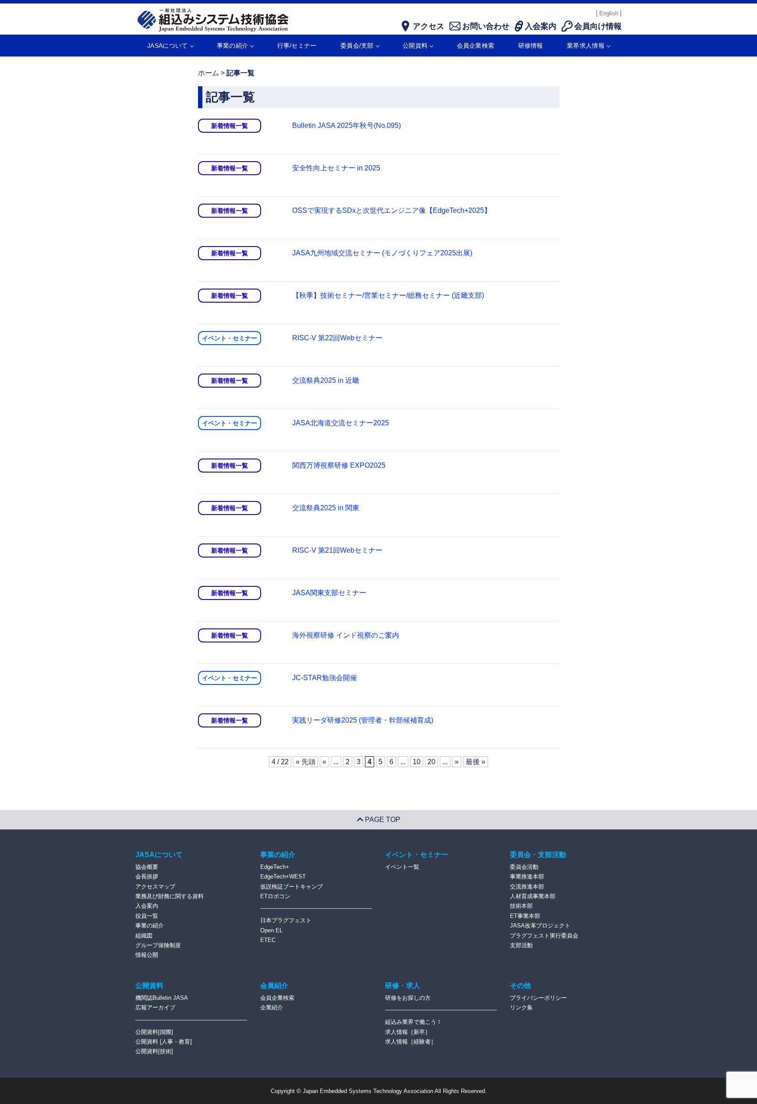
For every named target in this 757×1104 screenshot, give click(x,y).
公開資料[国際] (154, 1032)
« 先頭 (305, 761)
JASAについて (167, 45)
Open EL (271, 930)
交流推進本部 (527, 886)
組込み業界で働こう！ (413, 1022)
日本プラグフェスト (285, 920)
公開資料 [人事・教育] (163, 1041)
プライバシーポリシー (538, 998)
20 (431, 761)
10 (417, 761)
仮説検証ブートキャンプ (291, 886)
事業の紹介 (232, 45)
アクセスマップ (155, 886)
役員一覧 (146, 916)
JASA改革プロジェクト (540, 925)
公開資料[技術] (154, 1051)
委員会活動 (524, 867)
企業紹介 (271, 1007)
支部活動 (521, 945)
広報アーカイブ (155, 1007)
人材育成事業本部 (532, 896)
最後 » (475, 761)
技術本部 (521, 906)
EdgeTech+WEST (283, 876)
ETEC (268, 940)
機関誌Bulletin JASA (161, 998)
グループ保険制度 (158, 945)
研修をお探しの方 (408, 998)
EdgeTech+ (274, 867)
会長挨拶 (146, 876)
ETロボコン (275, 896)
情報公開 (146, 955)
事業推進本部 (527, 876)
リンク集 (521, 1007)
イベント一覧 (402, 867)
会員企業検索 (476, 45)
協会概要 (146, 867)
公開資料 (415, 45)
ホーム (208, 73)
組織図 (143, 935)
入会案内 (146, 906)
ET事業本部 (525, 916)
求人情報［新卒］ (408, 1032)
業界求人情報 (586, 45)
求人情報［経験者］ (410, 1041)
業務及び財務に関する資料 (169, 896)
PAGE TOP (381, 819)
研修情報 (530, 45)
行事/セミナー (297, 45)
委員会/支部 (357, 45)
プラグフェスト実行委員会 (544, 935)
